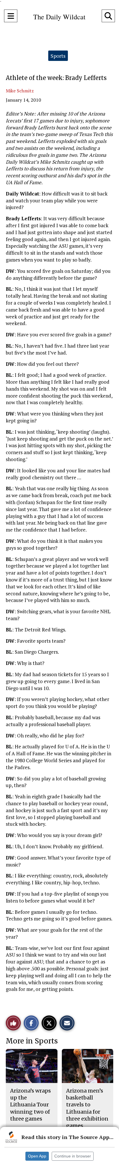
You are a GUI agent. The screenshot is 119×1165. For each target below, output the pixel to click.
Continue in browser (72, 1156)
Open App (37, 1156)
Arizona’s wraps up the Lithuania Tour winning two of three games (30, 1104)
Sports (58, 55)
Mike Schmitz (20, 90)
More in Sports (32, 1041)
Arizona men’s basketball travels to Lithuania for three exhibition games (87, 1108)
